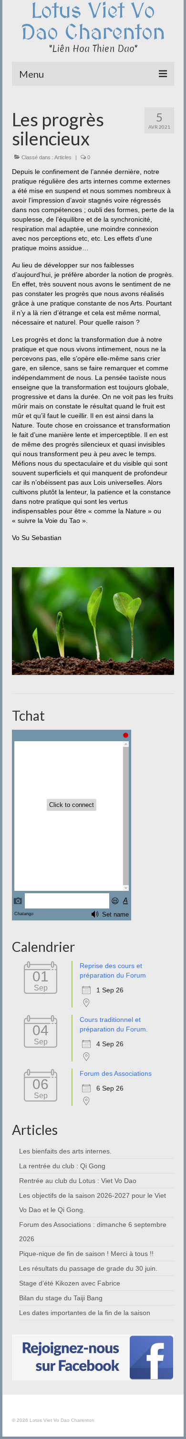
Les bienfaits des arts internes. (65, 1151)
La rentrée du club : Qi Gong (62, 1166)
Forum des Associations (116, 1073)
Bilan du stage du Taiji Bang (61, 1298)
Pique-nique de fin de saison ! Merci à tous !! (86, 1253)
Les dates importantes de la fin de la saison (84, 1313)
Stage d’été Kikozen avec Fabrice (69, 1283)
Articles (63, 157)
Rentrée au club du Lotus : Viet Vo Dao (77, 1180)
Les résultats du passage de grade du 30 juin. (88, 1268)
